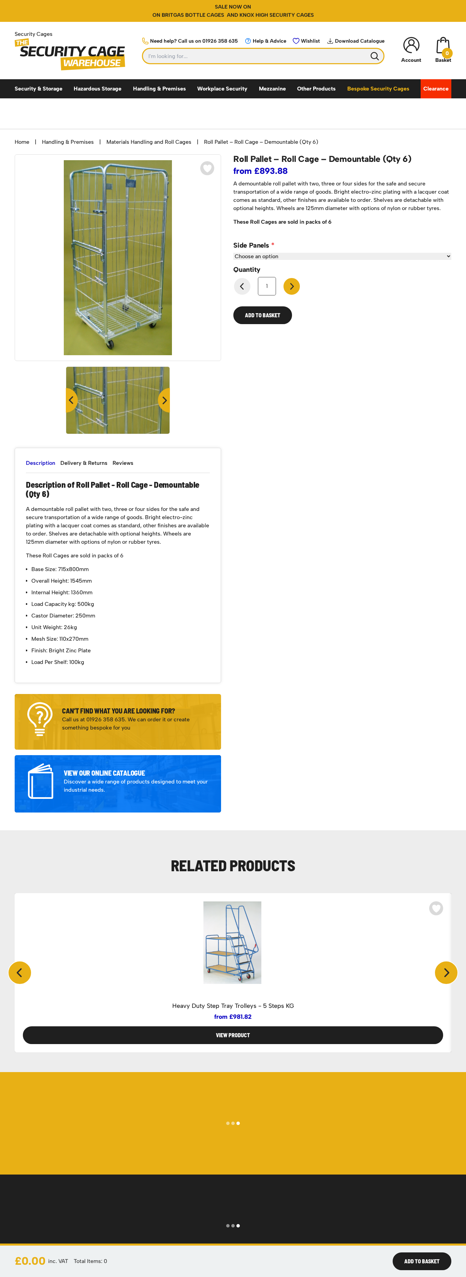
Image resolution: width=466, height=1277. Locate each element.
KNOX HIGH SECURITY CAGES (276, 15)
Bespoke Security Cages (378, 88)
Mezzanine (272, 88)
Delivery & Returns (83, 463)
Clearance (436, 88)
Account (411, 60)
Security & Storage (38, 88)
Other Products (316, 88)
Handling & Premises (159, 88)
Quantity (246, 269)
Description (40, 463)
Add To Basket (422, 1261)
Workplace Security (222, 88)
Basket (443, 56)
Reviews (123, 463)
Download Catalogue (359, 41)
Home (22, 142)
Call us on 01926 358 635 (194, 41)
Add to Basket (262, 315)
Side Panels (252, 245)
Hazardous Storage (97, 88)
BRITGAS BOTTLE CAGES (193, 15)
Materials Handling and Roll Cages (148, 142)
